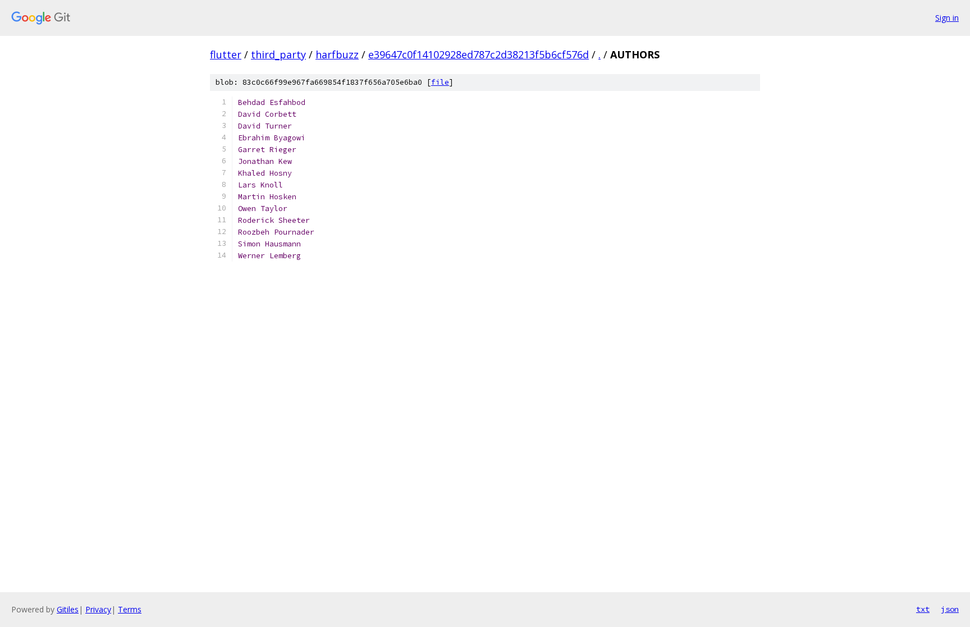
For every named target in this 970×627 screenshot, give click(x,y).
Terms (129, 609)
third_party (278, 54)
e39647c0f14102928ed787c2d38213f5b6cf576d (478, 54)
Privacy (98, 609)
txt (923, 609)
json (950, 609)
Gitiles (68, 609)
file (440, 82)
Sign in (947, 17)
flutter (225, 54)
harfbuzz (337, 54)
